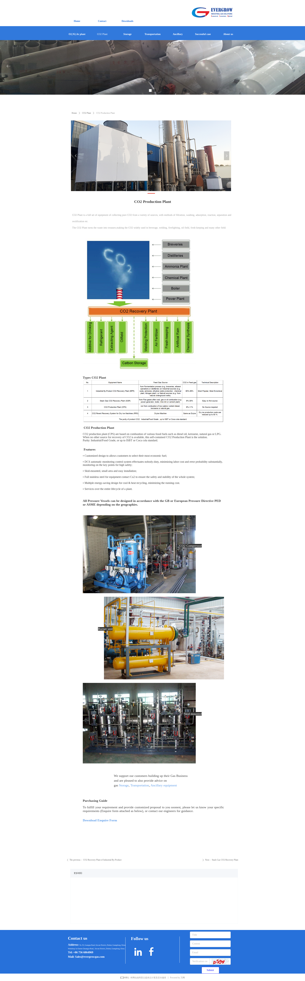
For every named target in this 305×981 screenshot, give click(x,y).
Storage (124, 785)
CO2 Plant (86, 113)
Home (74, 113)
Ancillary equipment (164, 785)
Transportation (139, 785)
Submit (210, 970)
